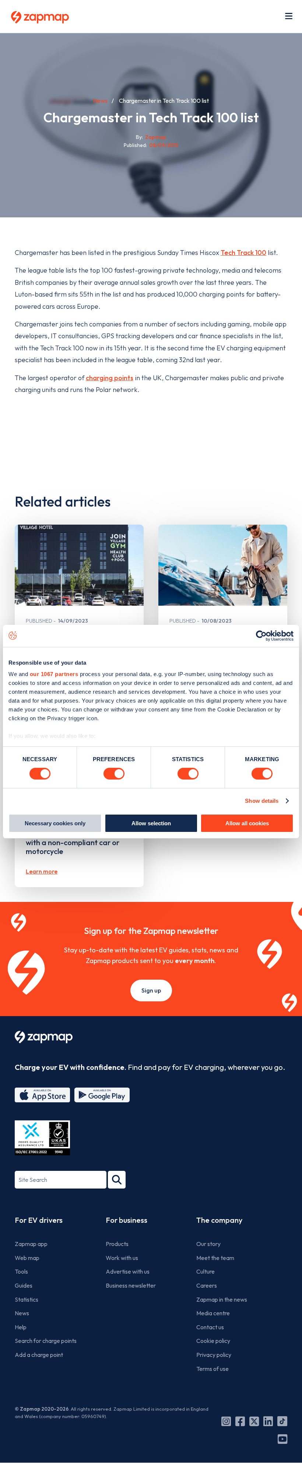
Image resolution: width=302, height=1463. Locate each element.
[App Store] (42, 1095)
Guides (23, 1285)
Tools (21, 1271)
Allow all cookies (247, 823)
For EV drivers (39, 1220)
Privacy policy (213, 1354)
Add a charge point (39, 1354)
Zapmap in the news (221, 1299)
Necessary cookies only (55, 823)
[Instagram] (226, 1421)
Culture (205, 1271)
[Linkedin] (268, 1421)
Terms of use (212, 1368)
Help (21, 1327)
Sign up (151, 990)
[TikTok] (282, 1421)
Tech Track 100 (243, 252)
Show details (261, 801)
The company (219, 1220)
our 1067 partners (54, 674)
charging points (109, 378)
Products (117, 1243)
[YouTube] (282, 1439)
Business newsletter (131, 1285)
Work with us (122, 1257)
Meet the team (215, 1257)
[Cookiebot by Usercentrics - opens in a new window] (261, 635)
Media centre (213, 1313)
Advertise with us (128, 1271)
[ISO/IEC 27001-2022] (42, 1137)
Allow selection (151, 823)
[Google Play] (102, 1095)
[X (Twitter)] (254, 1421)
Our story (208, 1243)
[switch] (113, 774)
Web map (27, 1257)
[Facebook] (240, 1421)
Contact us (210, 1327)
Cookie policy (213, 1340)
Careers (206, 1285)
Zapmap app (31, 1243)
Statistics (26, 1299)
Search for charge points (46, 1340)
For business (126, 1220)
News (100, 100)
